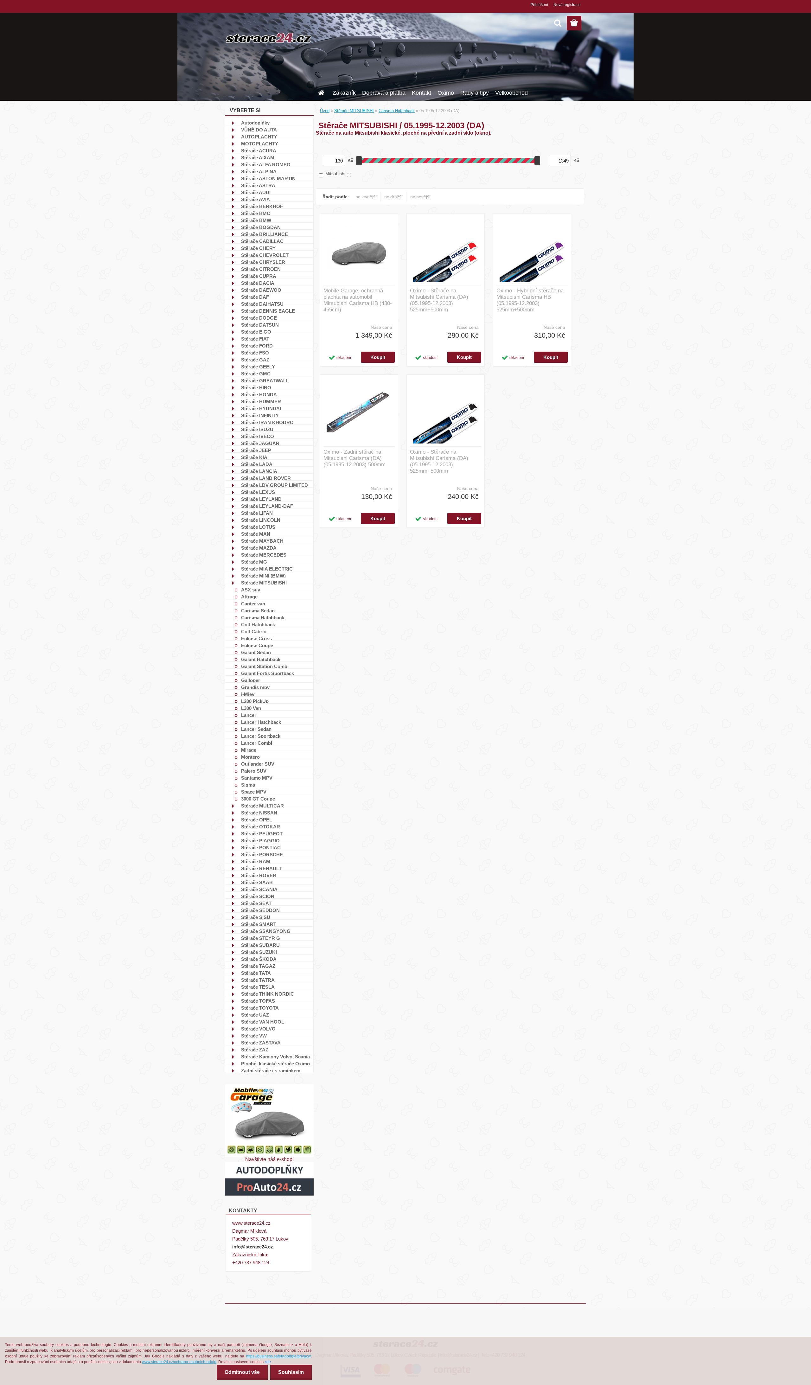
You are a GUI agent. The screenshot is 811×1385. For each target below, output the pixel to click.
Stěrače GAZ (255, 359)
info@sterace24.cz (252, 1246)
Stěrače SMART (258, 924)
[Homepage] (320, 90)
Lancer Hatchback (261, 721)
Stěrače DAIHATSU (262, 303)
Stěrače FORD (257, 345)
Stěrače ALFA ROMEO (266, 164)
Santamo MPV (256, 777)
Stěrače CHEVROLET (265, 255)
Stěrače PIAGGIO (260, 840)
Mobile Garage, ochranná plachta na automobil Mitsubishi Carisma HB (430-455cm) (357, 300)
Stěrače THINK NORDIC (267, 993)
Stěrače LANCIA (259, 471)
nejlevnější (366, 196)
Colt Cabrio (253, 631)
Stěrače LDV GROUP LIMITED (274, 485)
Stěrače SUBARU (260, 945)
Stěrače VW (254, 1035)
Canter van (253, 603)
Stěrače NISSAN (259, 812)
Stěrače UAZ (255, 1014)
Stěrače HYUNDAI (261, 408)
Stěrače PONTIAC (261, 847)
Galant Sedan (256, 652)
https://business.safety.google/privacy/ (278, 1356)
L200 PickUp (255, 701)
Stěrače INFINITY (260, 415)
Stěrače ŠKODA (259, 958)
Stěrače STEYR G (260, 938)
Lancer (248, 715)
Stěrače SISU (255, 917)
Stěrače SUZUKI (259, 951)
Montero (250, 756)
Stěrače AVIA (255, 199)
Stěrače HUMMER (261, 401)
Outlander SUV (257, 763)
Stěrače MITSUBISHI (264, 582)
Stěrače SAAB (257, 882)
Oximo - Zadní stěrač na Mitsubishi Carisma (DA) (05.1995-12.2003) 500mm (354, 458)
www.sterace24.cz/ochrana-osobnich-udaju (179, 1362)
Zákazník (344, 93)
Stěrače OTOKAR (260, 826)
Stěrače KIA (254, 457)
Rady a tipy (474, 93)
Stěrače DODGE (259, 317)
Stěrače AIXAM (257, 157)
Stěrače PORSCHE (262, 854)
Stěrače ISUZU (257, 429)
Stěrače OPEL (256, 819)
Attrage (249, 596)
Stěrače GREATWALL (265, 380)
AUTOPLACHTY (259, 136)
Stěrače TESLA (258, 986)
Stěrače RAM (255, 861)
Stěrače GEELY (258, 366)
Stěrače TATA (256, 972)
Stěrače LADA (256, 464)
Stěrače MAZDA (259, 547)
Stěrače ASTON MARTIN (268, 178)
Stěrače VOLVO (258, 1028)
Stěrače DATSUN (260, 324)
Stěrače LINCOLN (260, 519)
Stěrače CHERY (258, 248)
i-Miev (247, 694)
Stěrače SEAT (256, 903)
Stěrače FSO (255, 352)
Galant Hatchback (260, 659)
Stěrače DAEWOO (261, 289)
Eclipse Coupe (257, 645)
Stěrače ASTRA (258, 185)
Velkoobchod (511, 93)
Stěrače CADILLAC (262, 241)
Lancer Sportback (260, 735)
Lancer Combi (256, 742)
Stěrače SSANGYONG (266, 931)
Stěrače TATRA (258, 979)
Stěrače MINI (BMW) (263, 575)
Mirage (248, 749)
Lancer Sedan (256, 728)
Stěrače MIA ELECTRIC (267, 568)
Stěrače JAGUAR (260, 443)
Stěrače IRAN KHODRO (267, 422)
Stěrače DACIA (257, 282)
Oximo (445, 93)
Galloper (250, 680)
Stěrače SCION (257, 896)
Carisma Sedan (258, 610)
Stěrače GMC (256, 373)
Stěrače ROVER (258, 875)
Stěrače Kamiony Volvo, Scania (275, 1056)
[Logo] (268, 38)
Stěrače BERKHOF (262, 206)
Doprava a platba (384, 93)
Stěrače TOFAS (258, 1000)
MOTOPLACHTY (259, 143)
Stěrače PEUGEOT (262, 833)
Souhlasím (291, 1372)
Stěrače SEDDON (260, 910)
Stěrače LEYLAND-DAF (267, 505)
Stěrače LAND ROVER (266, 478)
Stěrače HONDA (259, 394)
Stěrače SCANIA (259, 889)
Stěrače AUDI (256, 192)
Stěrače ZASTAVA (261, 1042)
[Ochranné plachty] (269, 1086)
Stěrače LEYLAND (261, 498)
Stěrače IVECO (257, 436)
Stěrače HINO (256, 387)
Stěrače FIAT (255, 338)
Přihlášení (539, 5)
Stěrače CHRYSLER (263, 262)
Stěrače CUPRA (258, 275)
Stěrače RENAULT (261, 868)
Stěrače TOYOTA (260, 1007)
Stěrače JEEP (256, 450)
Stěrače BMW (256, 220)
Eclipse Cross (256, 638)
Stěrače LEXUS (258, 492)
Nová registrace (567, 5)
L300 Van (251, 708)
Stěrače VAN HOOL (262, 1021)
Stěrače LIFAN (257, 512)
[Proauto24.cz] (269, 1164)
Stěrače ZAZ (254, 1049)
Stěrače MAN (255, 533)
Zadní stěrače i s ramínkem (270, 1070)
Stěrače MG (254, 561)
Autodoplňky (255, 122)
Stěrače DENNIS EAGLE (268, 310)
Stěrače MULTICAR (262, 805)
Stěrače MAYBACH (262, 540)
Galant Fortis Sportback (267, 673)
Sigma (248, 784)
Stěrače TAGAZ (258, 965)
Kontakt (421, 93)
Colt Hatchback (258, 624)
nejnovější (420, 196)
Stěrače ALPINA (259, 171)
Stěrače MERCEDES (263, 554)
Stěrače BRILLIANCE (264, 234)
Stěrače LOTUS (258, 526)
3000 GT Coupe (258, 798)
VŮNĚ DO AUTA (259, 129)
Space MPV (253, 791)
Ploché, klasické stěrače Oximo (275, 1063)
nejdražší (393, 196)
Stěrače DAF (255, 296)
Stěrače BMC (255, 213)
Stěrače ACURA (258, 150)
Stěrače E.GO (256, 331)
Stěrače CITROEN (261, 268)
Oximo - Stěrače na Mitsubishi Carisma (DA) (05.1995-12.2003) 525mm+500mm (439, 300)
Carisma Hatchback (262, 617)
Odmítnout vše (242, 1372)
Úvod (324, 110)
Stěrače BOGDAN (261, 227)
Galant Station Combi (265, 666)
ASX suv (250, 589)
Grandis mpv (255, 687)
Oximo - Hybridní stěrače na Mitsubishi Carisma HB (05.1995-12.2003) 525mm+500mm (530, 300)
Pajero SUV (253, 770)
